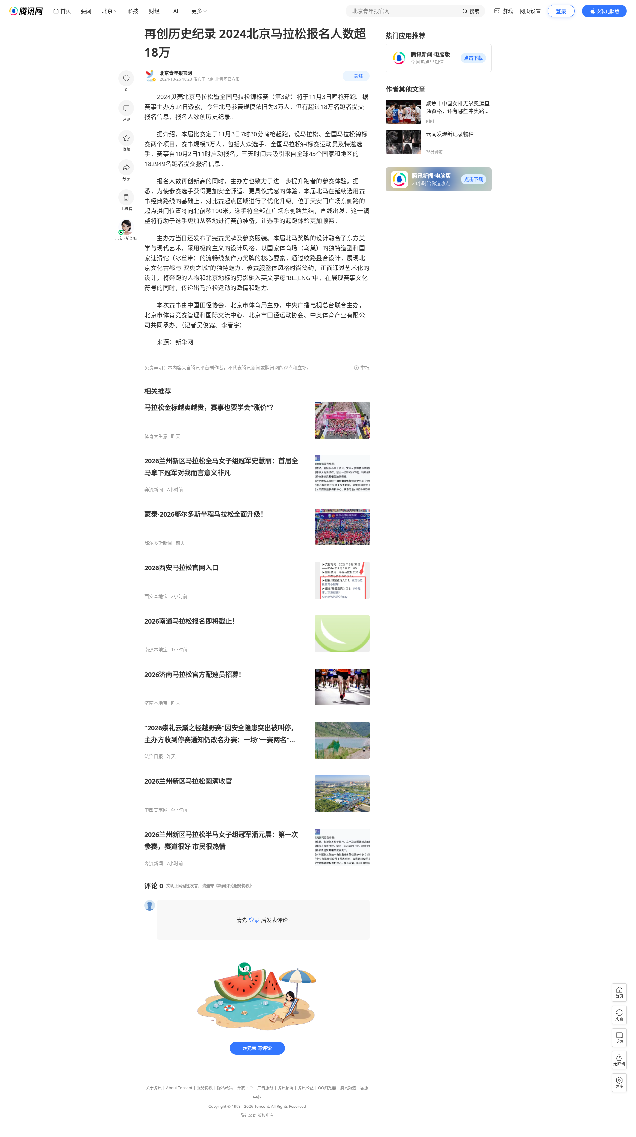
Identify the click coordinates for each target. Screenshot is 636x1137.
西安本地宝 (156, 596)
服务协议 (205, 1088)
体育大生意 (156, 436)
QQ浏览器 (327, 1088)
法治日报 (153, 756)
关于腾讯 (154, 1088)
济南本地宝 (156, 703)
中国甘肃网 (156, 810)
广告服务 (265, 1088)
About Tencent (179, 1088)
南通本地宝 (156, 649)
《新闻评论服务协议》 (234, 886)
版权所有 (266, 1115)
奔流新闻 (153, 489)
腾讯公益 (306, 1088)
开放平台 (245, 1088)
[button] (473, 58)
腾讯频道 (348, 1088)
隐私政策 (225, 1088)
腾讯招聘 (285, 1088)
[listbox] (257, 627)
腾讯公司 (249, 1115)
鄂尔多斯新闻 (158, 543)
